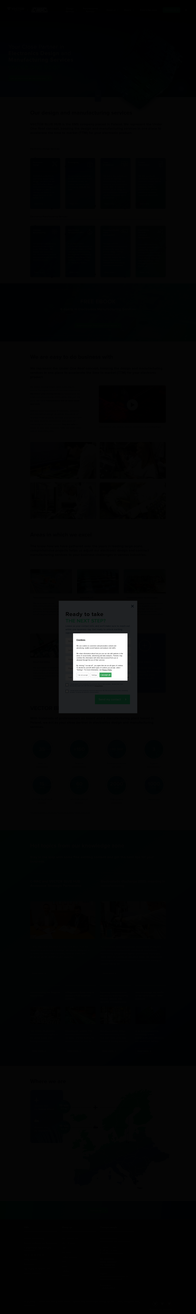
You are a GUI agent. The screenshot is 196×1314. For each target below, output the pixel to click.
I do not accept (83, 675)
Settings (94, 675)
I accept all (105, 675)
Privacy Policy (107, 670)
